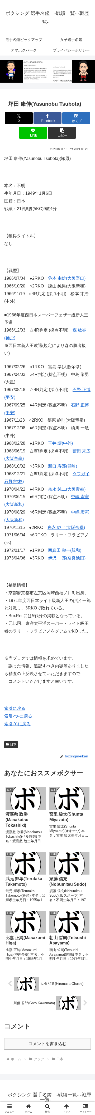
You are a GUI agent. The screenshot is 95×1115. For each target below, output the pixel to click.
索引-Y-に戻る (17, 724)
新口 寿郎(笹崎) (62, 466)
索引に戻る (14, 708)
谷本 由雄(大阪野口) (67, 278)
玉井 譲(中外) (60, 443)
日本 (13, 744)
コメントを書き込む (47, 1043)
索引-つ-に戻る (18, 716)
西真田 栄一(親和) (64, 550)
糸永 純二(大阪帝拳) (67, 489)
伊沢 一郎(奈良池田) (67, 558)
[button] (62, 133)
